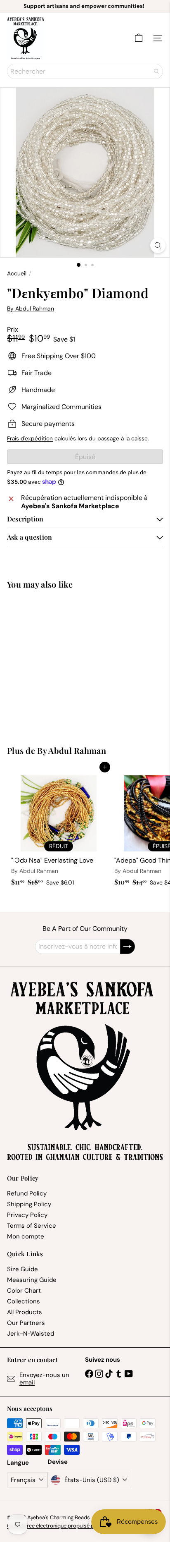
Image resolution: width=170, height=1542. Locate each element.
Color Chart (24, 1290)
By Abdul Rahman (71, 750)
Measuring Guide (32, 1280)
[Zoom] (157, 245)
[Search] (156, 71)
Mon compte (25, 1236)
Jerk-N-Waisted (30, 1333)
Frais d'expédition (30, 438)
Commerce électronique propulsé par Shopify (63, 1525)
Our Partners (26, 1323)
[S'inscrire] (127, 946)
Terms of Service (31, 1226)
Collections (23, 1301)
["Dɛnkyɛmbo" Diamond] (58, 662)
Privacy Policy (27, 1215)
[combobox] (85, 71)
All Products (24, 1312)
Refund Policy (27, 1193)
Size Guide (22, 1269)
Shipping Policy (29, 1204)
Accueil (16, 273)
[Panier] (138, 38)
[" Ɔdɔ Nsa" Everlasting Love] (58, 828)
